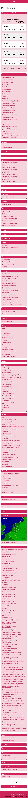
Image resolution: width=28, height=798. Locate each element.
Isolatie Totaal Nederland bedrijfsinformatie (14, 677)
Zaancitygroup (6, 335)
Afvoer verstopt (6, 417)
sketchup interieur (7, 606)
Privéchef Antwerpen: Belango (10, 473)
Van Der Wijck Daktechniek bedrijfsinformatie (9, 637)
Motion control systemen (8, 356)
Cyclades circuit (6, 250)
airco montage (6, 564)
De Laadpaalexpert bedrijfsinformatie (12, 690)
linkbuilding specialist (8, 349)
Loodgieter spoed (7, 422)
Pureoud (4, 410)
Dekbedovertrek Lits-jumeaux (10, 119)
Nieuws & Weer (6, 234)
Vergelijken (5, 745)
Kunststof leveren (7, 345)
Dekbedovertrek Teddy (8, 108)
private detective (6, 613)
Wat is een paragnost (8, 561)
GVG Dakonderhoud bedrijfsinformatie (12, 661)
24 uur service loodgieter (9, 419)
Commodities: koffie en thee (9, 758)
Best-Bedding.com (7, 133)
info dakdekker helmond (8, 204)
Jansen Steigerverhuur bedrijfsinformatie (13, 722)
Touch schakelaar (7, 384)
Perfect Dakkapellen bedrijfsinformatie (12, 679)
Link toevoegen (13, 782)
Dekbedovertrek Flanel (8, 103)
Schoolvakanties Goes (8, 601)
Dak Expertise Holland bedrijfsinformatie (13, 708)
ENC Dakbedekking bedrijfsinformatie (12, 670)
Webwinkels (5, 365)
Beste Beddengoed (7, 82)
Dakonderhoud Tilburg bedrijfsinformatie (13, 684)
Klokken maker (6, 557)
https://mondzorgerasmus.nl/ (10, 554)
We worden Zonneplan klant (10, 167)
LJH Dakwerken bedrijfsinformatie (11, 698)
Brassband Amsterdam (8, 311)
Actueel (4, 230)
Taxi (3, 75)
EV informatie (5, 165)
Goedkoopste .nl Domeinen (10, 13)
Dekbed (4, 96)
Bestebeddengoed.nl (8, 91)
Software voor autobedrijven (9, 218)
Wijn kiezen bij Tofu (7, 476)
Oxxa (22, 43)
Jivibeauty (5, 582)
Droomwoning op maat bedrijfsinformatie (13, 692)
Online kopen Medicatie (8, 589)
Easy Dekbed (5, 84)
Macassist (5, 566)
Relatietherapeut (6, 281)
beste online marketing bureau (10, 80)
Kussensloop (5, 122)
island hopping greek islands (10, 248)
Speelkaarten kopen (7, 386)
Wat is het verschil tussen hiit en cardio (12, 550)
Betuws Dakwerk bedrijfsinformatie (11, 705)
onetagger (5, 608)
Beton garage (5, 438)
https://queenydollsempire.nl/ (10, 389)
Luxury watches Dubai (8, 382)
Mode (3, 735)
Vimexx (22, 60)
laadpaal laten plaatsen (8, 225)
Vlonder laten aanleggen (9, 455)
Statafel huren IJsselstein (9, 314)
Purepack (4, 340)
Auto (3, 209)
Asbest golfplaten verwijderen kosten (12, 304)
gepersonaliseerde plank (9, 403)
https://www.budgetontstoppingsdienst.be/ (13, 426)
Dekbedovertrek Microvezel (9, 110)
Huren (4, 309)
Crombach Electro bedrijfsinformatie (12, 681)
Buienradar (5, 516)
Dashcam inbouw (7, 214)
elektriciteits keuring (7, 617)
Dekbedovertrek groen (8, 77)
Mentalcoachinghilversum (9, 283)
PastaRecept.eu (6, 483)
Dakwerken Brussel (7, 131)
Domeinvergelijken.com (21, 68)
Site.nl (22, 35)
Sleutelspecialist (6, 552)
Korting (4, 156)
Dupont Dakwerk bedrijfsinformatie (11, 632)
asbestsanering (6, 292)
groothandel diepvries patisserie (11, 129)
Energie (4, 762)
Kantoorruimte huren (7, 338)
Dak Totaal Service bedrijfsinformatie (12, 712)
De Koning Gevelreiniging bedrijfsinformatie (9, 623)
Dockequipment (6, 342)
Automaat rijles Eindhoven (9, 216)
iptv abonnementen (7, 575)
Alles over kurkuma (7, 492)
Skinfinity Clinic (6, 578)
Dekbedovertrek (6, 94)
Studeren (4, 753)
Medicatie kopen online (8, 594)
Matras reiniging (6, 434)
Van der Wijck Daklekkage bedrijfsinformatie (9, 725)
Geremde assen (6, 211)
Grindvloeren (5, 431)
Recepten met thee (7, 478)
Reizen (4, 242)
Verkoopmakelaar (7, 466)
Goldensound (5, 391)
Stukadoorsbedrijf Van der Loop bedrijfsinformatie (10, 686)
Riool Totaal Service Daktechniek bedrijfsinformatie (11, 658)
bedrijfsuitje (5, 488)
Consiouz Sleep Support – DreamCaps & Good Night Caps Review (13, 136)
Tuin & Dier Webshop (8, 393)
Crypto (4, 749)
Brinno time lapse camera (9, 285)
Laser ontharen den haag (9, 295)
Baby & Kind (5, 774)
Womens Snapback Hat (8, 499)
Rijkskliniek (5, 585)
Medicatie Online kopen (8, 596)
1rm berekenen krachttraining (10, 163)
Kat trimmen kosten (7, 507)
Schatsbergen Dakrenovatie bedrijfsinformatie (9, 641)
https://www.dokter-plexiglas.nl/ (10, 375)
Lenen (4, 361)
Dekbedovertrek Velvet (8, 112)
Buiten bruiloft (6, 259)
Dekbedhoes (5, 87)
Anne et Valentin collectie (9, 573)
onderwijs (5, 194)
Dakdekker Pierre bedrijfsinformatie (11, 652)
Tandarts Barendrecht (8, 299)
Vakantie (4, 142)
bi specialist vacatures (8, 197)
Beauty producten (7, 372)
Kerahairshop (5, 400)
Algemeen (5, 201)
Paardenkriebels (6, 379)
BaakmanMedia (8, 796)
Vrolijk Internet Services (20, 796)
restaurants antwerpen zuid (9, 610)
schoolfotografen (6, 756)
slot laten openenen (7, 459)
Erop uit (4, 257)
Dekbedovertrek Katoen (8, 105)
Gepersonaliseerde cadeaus (10, 297)
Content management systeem (10, 769)
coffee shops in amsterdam (9, 126)
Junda (22, 26)
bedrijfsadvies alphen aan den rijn (11, 352)
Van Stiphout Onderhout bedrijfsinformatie (13, 703)
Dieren (4, 504)
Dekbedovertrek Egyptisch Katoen (11, 101)
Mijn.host (21, 52)
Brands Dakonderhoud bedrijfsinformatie (13, 674)
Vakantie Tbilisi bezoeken (9, 542)
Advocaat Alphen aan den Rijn (10, 278)
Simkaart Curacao (7, 321)
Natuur (4, 497)
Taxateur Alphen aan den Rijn (10, 457)
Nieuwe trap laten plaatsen (9, 429)
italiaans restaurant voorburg (10, 485)
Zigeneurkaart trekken (8, 559)
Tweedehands (6, 152)
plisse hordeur (6, 405)
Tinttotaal (4, 347)
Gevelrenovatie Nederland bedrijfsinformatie (9, 695)
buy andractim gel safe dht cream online (13, 302)
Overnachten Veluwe (8, 262)
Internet (4, 160)
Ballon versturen (6, 370)
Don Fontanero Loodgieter (9, 436)
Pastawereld (5, 481)
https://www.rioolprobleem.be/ (10, 424)
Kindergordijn (5, 368)
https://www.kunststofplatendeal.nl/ (11, 377)
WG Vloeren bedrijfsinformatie (10, 730)
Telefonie (4, 318)
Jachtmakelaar (6, 288)
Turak (3, 331)
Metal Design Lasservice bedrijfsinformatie (13, 715)
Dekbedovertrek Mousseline (10, 115)
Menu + (14, 2)
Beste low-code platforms (9, 603)
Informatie (5, 547)
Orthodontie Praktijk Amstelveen (11, 580)
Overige (4, 271)
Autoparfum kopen (7, 221)
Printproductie (6, 333)
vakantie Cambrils (7, 147)
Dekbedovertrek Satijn (8, 117)
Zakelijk (4, 326)
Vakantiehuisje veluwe (8, 264)
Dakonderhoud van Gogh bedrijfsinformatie (14, 728)
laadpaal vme (5, 464)
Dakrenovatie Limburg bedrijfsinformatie (13, 719)
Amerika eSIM (6, 245)
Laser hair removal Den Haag (10, 568)
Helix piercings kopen (8, 738)
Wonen (4, 414)
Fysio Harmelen (6, 274)
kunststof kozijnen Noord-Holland (11, 445)
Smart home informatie (8, 571)
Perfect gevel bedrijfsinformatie (10, 620)
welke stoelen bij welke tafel (9, 450)
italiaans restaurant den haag (10, 490)
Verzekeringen (6, 238)
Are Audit (4, 328)
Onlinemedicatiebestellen (9, 587)
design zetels (5, 462)
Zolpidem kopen (6, 592)
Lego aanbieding (6, 710)
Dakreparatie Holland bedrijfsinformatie (13, 717)
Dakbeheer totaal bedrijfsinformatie (11, 599)
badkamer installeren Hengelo (10, 448)
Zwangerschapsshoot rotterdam (10, 290)
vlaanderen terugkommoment (10, 223)
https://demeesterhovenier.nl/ (10, 276)
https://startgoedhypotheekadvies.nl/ (12, 443)
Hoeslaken (5, 98)
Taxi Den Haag (6, 124)
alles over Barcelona (7, 145)
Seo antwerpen (6, 354)
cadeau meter (6, 777)
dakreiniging (5, 615)
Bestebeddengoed (7, 89)
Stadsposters (5, 407)
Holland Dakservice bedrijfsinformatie (12, 701)
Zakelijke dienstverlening (9, 767)
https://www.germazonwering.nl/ (11, 441)
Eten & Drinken (6, 471)
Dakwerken (5, 452)
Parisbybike (5, 266)
